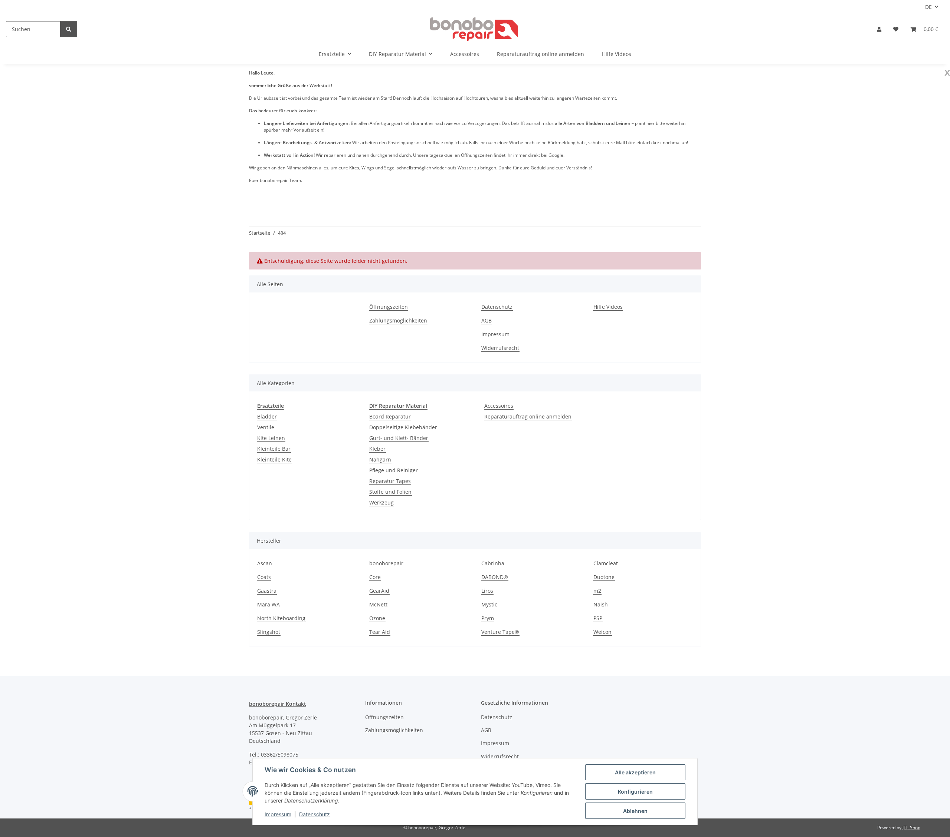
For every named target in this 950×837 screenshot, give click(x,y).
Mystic (489, 604)
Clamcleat (605, 563)
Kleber (377, 448)
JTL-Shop (911, 827)
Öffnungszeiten (388, 306)
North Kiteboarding (281, 618)
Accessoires (498, 405)
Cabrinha (492, 563)
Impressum (278, 814)
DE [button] (928, 6)
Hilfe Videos (616, 53)
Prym (487, 618)
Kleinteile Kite (274, 459)
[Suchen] (68, 29)
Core (375, 576)
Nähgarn (380, 459)
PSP (597, 618)
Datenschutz (314, 814)
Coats (264, 576)
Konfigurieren (635, 791)
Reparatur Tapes (390, 480)
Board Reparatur (390, 416)
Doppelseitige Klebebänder (403, 427)
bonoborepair (386, 563)
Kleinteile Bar (274, 448)
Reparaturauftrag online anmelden (527, 416)
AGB (486, 320)
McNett (378, 604)
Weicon (602, 631)
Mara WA (268, 604)
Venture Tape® (500, 631)
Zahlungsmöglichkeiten (398, 320)
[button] (879, 29)
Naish (600, 604)
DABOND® (494, 576)
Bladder (267, 416)
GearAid (379, 590)
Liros (487, 590)
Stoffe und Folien (390, 491)
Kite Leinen (271, 437)
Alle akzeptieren (635, 772)
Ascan (264, 563)
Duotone (604, 576)
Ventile (265, 427)
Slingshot (268, 631)
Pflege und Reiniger (393, 470)
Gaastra (266, 590)
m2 (597, 590)
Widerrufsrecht (500, 347)
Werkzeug (381, 502)
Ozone (377, 618)
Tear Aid (379, 631)
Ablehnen (635, 811)
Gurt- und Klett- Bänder (398, 437)
